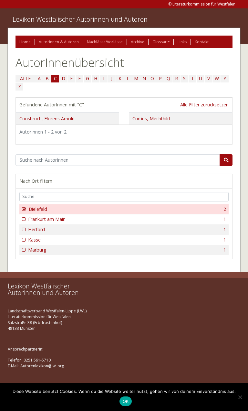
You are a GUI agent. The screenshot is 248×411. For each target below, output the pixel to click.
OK (126, 401)
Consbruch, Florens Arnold (47, 118)
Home (25, 42)
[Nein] (240, 397)
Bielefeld (127, 209)
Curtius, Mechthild (151, 118)
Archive (137, 42)
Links (182, 42)
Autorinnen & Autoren (59, 42)
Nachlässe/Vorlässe (105, 42)
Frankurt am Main (127, 219)
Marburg (127, 250)
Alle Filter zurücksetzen (204, 105)
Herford (127, 229)
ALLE (25, 78)
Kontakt (202, 42)
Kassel (127, 240)
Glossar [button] (159, 42)
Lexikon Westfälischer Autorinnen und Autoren (80, 19)
